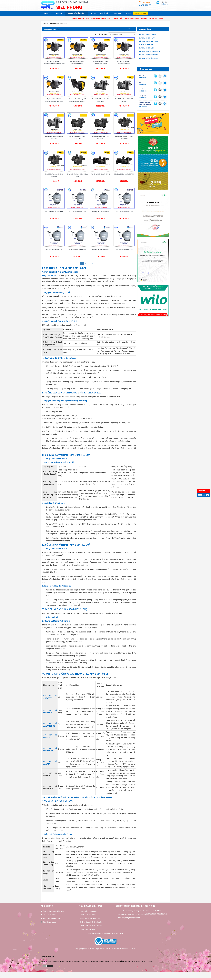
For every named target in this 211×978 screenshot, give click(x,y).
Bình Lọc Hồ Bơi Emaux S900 (100, 211)
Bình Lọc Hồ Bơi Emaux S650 (77, 249)
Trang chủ (47, 13)
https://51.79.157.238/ (7, 975)
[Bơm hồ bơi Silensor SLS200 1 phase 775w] (54, 123)
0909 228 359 (143, 84)
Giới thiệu (59, 13)
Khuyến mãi (104, 13)
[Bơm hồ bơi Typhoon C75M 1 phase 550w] (77, 160)
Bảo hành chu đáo (49, 922)
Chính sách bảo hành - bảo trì (91, 926)
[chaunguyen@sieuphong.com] (160, 89)
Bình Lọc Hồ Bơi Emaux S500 (100, 249)
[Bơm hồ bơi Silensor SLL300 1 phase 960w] (124, 85)
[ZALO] (164, 76)
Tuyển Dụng (117, 13)
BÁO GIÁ (201, 491)
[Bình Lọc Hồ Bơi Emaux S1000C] (54, 198)
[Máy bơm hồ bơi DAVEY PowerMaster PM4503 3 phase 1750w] (54, 47)
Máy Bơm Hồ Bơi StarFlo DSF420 (100, 174)
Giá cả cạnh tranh (49, 915)
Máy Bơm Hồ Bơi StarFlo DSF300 (124, 174)
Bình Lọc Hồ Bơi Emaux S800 (124, 211)
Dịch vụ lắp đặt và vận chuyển (91, 922)
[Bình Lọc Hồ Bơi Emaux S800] (124, 198)
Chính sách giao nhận (88, 915)
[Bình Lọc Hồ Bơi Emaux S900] (100, 198)
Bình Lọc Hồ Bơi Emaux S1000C (54, 211)
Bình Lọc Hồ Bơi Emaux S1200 (77, 211)
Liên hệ (128, 13)
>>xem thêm (165, 62)
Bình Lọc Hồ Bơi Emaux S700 (53, 249)
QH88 (1, 977)
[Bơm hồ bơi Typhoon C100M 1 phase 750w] (54, 160)
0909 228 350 (143, 91)
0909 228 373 (203, 495)
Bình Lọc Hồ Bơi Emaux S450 (124, 249)
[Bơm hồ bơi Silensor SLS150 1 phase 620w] (77, 123)
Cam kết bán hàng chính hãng (53, 911)
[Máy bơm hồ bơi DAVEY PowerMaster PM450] (77, 47)
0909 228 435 (143, 106)
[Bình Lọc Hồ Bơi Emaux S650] (77, 235)
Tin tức (93, 13)
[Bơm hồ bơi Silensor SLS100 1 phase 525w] (100, 123)
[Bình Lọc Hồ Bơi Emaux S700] (54, 235)
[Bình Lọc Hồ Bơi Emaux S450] (124, 235)
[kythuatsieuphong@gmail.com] (160, 103)
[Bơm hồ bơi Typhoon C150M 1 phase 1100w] (124, 123)
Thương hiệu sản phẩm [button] (75, 13)
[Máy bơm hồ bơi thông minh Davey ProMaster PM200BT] (77, 85)
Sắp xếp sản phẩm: (101, 34)
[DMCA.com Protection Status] (47, 966)
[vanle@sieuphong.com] (160, 83)
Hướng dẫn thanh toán (88, 911)
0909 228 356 (143, 98)
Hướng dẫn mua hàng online (90, 918)
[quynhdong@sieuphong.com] (160, 96)
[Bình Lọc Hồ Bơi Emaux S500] (100, 235)
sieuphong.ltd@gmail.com (131, 918)
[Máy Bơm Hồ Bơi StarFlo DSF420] (100, 160)
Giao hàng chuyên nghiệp (52, 918)
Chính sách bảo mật (87, 929)
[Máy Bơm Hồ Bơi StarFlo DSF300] (124, 160)
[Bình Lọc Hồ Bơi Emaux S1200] (77, 198)
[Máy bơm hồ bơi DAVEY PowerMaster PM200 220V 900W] (54, 85)
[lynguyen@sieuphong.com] (160, 76)
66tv (1, 973)
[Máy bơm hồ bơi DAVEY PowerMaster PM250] (124, 47)
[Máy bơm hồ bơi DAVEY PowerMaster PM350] (100, 47)
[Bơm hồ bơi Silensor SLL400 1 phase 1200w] (100, 85)
